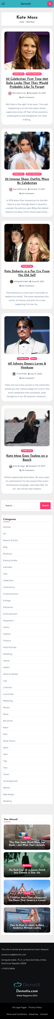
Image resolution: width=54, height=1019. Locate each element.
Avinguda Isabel (21, 282)
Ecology (7, 600)
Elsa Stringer (19, 466)
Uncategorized (10, 781)
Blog (5, 547)
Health (6, 667)
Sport (5, 747)
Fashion (7, 634)
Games (6, 661)
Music (6, 714)
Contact (44, 1014)
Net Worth (8, 721)
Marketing (8, 701)
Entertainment (34, 74)
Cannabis (7, 567)
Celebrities (18, 74)
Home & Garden (10, 674)
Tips (5, 761)
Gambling (7, 654)
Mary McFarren (19, 93)
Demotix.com (27, 991)
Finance (7, 640)
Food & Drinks (9, 647)
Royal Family (9, 741)
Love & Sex (8, 694)
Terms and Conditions (16, 1014)
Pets (5, 734)
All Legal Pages (19, 1007)
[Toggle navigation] (3, 3)
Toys (5, 767)
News (33, 358)
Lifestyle (7, 687)
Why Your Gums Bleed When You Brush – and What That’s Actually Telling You (27, 845)
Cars (5, 574)
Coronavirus (9, 587)
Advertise (33, 1014)
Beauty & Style (10, 540)
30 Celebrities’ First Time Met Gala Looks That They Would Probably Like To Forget (27, 83)
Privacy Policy (35, 1007)
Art (4, 534)
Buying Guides (10, 560)
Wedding (7, 801)
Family (6, 627)
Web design (8, 794)
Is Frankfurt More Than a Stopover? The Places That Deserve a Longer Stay (27, 900)
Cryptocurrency (10, 594)
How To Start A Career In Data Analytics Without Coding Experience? (27, 928)
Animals (7, 527)
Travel (6, 774)
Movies (6, 707)
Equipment (8, 620)
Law (5, 681)
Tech (5, 754)
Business (7, 554)
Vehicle (6, 788)
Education (8, 607)
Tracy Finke (21, 374)
